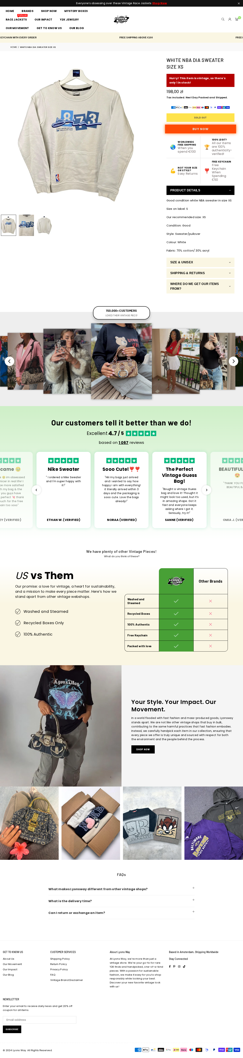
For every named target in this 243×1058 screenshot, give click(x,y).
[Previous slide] (9, 361)
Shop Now (143, 749)
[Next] (151, 135)
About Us (8, 959)
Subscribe (12, 1029)
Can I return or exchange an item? (76, 913)
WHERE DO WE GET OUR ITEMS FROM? (194, 286)
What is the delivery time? (70, 901)
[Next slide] (233, 361)
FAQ (52, 975)
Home (13, 47)
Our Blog (8, 975)
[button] (236, 19)
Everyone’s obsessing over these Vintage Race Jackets (121, 3)
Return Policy (58, 964)
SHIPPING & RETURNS (187, 273)
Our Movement (12, 964)
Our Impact (10, 969)
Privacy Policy (59, 969)
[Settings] (229, 19)
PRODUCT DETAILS (185, 190)
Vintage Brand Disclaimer (66, 980)
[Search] (223, 19)
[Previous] (5, 135)
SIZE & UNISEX (181, 262)
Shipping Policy (60, 959)
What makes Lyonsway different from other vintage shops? (98, 889)
